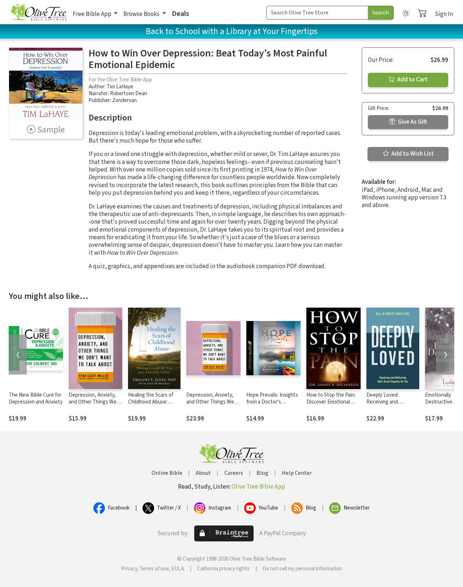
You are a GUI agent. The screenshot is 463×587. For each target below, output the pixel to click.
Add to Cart (412, 79)
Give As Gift (412, 122)
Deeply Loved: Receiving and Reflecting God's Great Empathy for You (391, 405)
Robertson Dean (128, 93)
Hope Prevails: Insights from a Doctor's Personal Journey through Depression (272, 405)
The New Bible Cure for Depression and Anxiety (36, 398)
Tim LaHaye (120, 86)
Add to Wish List (412, 153)
